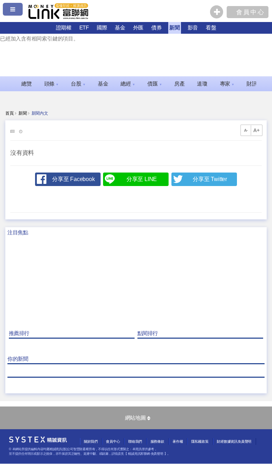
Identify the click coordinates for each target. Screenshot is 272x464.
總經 (127, 84)
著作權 (177, 441)
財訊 (253, 84)
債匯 (154, 84)
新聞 (174, 27)
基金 (120, 27)
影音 (193, 27)
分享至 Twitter (210, 179)
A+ (256, 130)
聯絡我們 (135, 441)
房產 (179, 84)
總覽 (26, 84)
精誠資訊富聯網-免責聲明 (145, 453)
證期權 (64, 27)
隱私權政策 (200, 441)
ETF (84, 27)
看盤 (211, 27)
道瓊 (202, 84)
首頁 (9, 113)
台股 (78, 84)
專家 (227, 84)
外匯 (138, 27)
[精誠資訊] (38, 441)
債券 (156, 27)
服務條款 (157, 441)
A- (246, 130)
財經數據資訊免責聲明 (234, 441)
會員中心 (113, 441)
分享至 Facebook (73, 179)
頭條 (51, 84)
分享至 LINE (141, 179)
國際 (102, 27)
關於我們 (91, 441)
